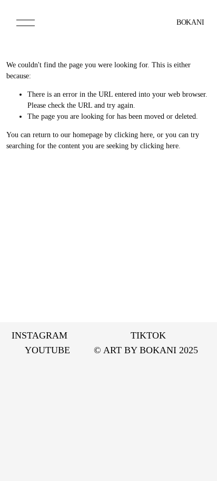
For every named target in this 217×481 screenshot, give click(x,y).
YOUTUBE (47, 350)
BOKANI (190, 22)
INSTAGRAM (39, 335)
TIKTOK (148, 335)
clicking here (133, 135)
